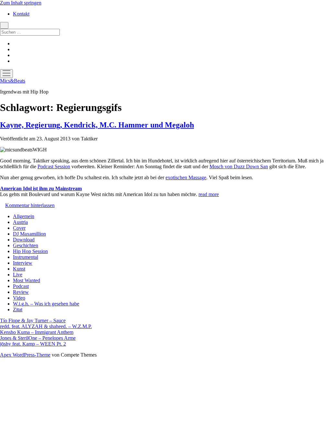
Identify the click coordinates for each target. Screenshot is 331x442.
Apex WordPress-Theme (25, 355)
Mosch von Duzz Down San (238, 166)
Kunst (19, 268)
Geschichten (25, 245)
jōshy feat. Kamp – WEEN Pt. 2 (33, 344)
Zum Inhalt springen (20, 3)
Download (24, 239)
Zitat (17, 309)
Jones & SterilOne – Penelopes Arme (38, 338)
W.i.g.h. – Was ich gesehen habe (46, 303)
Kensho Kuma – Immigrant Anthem (36, 332)
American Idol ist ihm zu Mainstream (41, 188)
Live (17, 274)
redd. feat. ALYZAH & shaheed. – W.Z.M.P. (46, 326)
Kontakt (21, 14)
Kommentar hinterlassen (30, 205)
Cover (19, 228)
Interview (22, 263)
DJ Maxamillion (29, 234)
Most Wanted (26, 280)
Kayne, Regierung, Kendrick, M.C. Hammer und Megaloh (97, 125)
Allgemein (23, 216)
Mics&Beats (12, 80)
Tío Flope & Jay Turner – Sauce (33, 320)
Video (19, 298)
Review (21, 292)
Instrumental (25, 257)
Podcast (21, 286)
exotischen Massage (186, 177)
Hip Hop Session (30, 251)
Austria (20, 222)
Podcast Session (53, 166)
